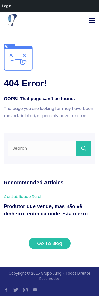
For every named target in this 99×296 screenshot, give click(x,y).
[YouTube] (35, 290)
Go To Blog (49, 243)
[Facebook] (6, 290)
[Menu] (92, 21)
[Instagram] (25, 290)
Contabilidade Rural (22, 196)
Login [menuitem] (6, 6)
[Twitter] (15, 290)
